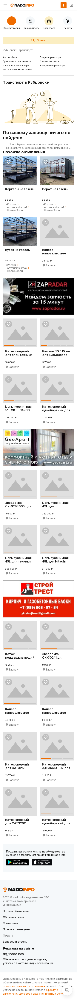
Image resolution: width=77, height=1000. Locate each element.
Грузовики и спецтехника (17, 61)
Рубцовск (9, 50)
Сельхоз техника (49, 61)
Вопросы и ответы (15, 941)
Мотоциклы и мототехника (18, 69)
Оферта (8, 935)
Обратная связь (13, 917)
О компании (10, 923)
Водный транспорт (50, 57)
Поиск (41, 40)
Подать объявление (16, 911)
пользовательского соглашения (24, 986)
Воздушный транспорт (52, 65)
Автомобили (10, 57)
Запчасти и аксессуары (16, 65)
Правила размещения (17, 929)
